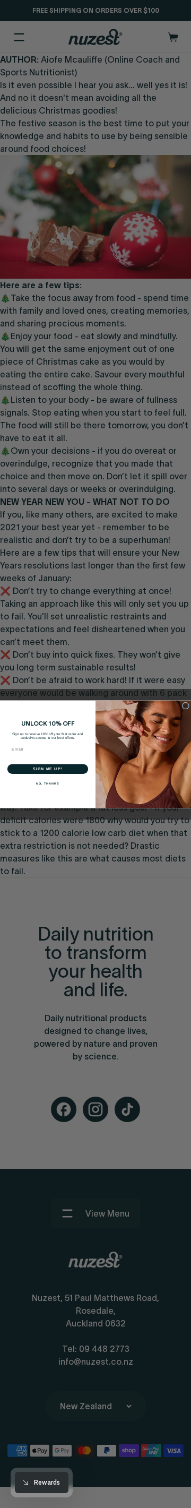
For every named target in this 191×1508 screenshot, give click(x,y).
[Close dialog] (185, 706)
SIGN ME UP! (48, 768)
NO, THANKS (47, 783)
